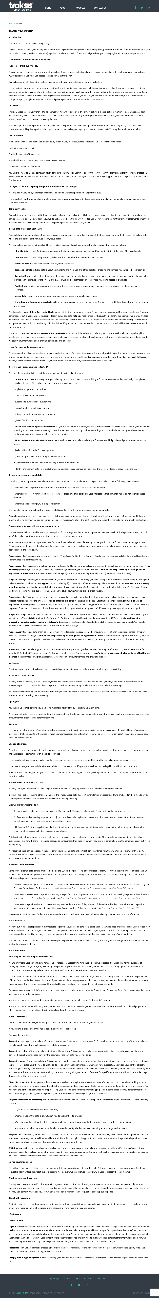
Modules (80, 7)
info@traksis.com (61, 1278)
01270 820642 (85, 1278)
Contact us (100, 7)
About (63, 7)
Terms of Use (35, 1293)
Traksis (146, 1293)
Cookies (60, 1293)
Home (48, 7)
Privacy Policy (49, 1293)
